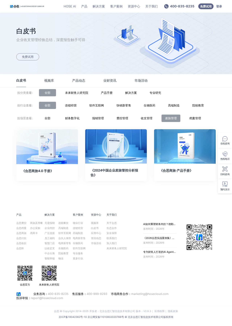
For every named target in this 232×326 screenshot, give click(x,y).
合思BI (20, 248)
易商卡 (34, 233)
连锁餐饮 (63, 222)
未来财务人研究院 (76, 93)
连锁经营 (71, 105)
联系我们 (112, 238)
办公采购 (35, 228)
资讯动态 (96, 238)
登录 (219, 6)
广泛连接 (50, 233)
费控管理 (122, 118)
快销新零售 (124, 105)
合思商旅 (21, 233)
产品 (84, 6)
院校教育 (198, 105)
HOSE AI (70, 6)
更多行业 (78, 258)
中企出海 (50, 253)
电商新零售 (64, 243)
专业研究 (155, 93)
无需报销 (50, 222)
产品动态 (78, 80)
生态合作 (112, 228)
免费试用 (206, 6)
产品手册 (107, 93)
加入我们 (112, 243)
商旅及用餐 (36, 222)
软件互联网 (96, 105)
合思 (56, 311)
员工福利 (50, 238)
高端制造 (174, 105)
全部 (47, 93)
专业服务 (78, 253)
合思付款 (21, 238)
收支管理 (146, 118)
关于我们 (151, 6)
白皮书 (21, 80)
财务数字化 (72, 118)
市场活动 (141, 80)
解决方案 (99, 6)
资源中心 (134, 6)
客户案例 (116, 6)
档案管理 (195, 118)
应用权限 (159, 311)
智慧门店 (50, 243)
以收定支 (50, 248)
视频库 (49, 80)
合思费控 (21, 222)
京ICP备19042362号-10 (73, 316)
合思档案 (21, 228)
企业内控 (50, 228)
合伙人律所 (64, 238)
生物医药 (149, 105)
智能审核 (50, 258)
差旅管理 (171, 118)
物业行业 (78, 222)
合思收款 (21, 243)
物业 (60, 258)
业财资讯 (109, 80)
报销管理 (98, 118)
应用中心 (96, 233)
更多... (173, 214)
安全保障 (112, 233)
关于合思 (112, 222)
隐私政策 (173, 311)
